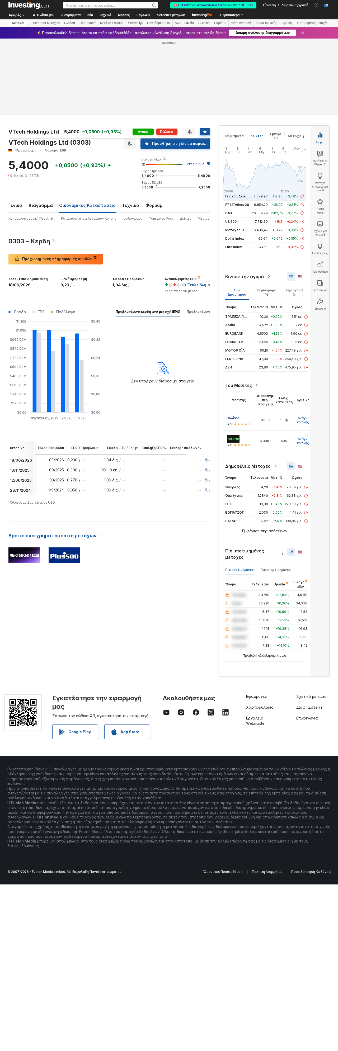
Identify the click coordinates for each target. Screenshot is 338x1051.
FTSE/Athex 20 (237, 205)
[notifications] (316, 4)
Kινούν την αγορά (244, 276)
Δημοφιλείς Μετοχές (248, 466)
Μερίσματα (206, 218)
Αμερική (204, 23)
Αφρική (286, 23)
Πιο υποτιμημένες (239, 570)
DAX (228, 213)
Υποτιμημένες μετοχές (311, 23)
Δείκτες (185, 218)
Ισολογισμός (133, 218)
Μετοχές (295, 136)
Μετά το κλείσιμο (112, 23)
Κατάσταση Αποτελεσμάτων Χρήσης (88, 218)
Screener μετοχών (171, 15)
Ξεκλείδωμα (194, 164)
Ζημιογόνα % (294, 292)
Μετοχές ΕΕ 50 (237, 230)
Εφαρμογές (256, 696)
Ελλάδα (69, 23)
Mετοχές (18, 23)
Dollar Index (234, 238)
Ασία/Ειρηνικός (266, 23)
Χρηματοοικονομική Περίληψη (31, 218)
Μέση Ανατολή (241, 23)
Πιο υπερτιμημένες (275, 570)
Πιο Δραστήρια (237, 292)
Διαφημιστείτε (309, 707)
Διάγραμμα (41, 205)
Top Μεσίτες (238, 385)
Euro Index (233, 247)
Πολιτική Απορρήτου (267, 872)
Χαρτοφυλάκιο (260, 707)
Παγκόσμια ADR (158, 23)
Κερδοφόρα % (266, 292)
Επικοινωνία (307, 718)
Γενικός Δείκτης (238, 196)
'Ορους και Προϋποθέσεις (223, 872)
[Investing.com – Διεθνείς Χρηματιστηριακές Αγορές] (29, 5)
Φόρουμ (154, 205)
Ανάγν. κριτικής (303, 420)
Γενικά (15, 205)
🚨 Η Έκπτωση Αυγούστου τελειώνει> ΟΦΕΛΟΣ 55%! (213, 5)
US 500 (231, 222)
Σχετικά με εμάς (311, 696)
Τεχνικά (130, 205)
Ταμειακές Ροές (161, 218)
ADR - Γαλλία (184, 23)
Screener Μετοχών (46, 23)
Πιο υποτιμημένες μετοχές (244, 554)
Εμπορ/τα (275, 136)
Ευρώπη (220, 23)
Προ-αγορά (87, 23)
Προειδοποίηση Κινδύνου (310, 872)
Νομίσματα (234, 136)
